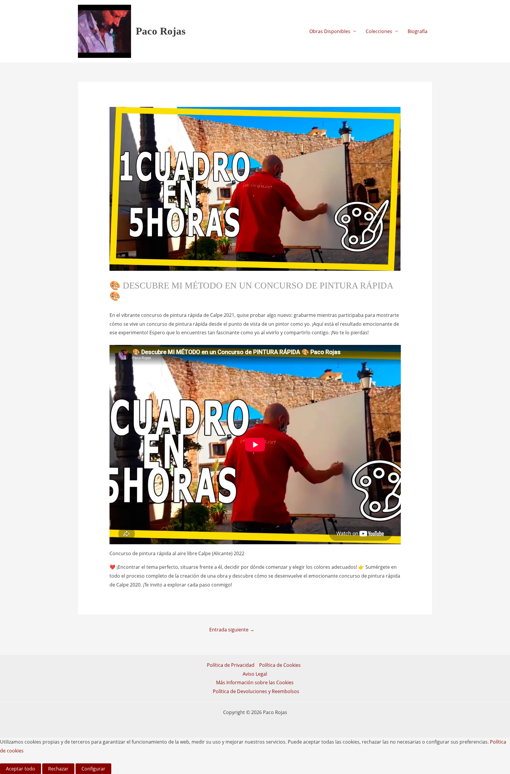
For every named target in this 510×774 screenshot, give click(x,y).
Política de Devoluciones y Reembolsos (256, 691)
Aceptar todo (20, 768)
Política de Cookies (280, 665)
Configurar (93, 768)
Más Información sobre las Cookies (255, 682)
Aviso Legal (255, 674)
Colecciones (379, 31)
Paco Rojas (161, 31)
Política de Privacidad (230, 665)
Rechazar (58, 768)
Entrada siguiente (231, 629)
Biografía (417, 31)
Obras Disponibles (329, 31)
